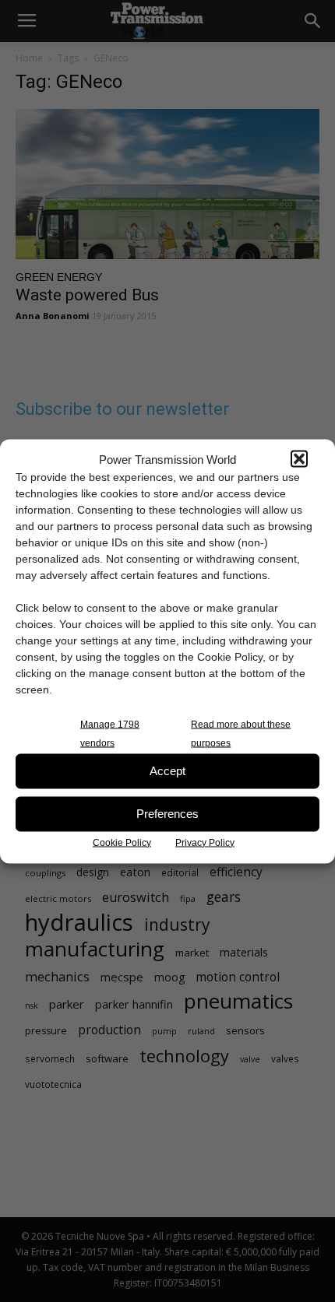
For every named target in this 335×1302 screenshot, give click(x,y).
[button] (299, 459)
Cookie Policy (122, 842)
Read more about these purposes (241, 733)
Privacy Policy (205, 842)
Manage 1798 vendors (109, 733)
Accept (167, 770)
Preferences (167, 813)
